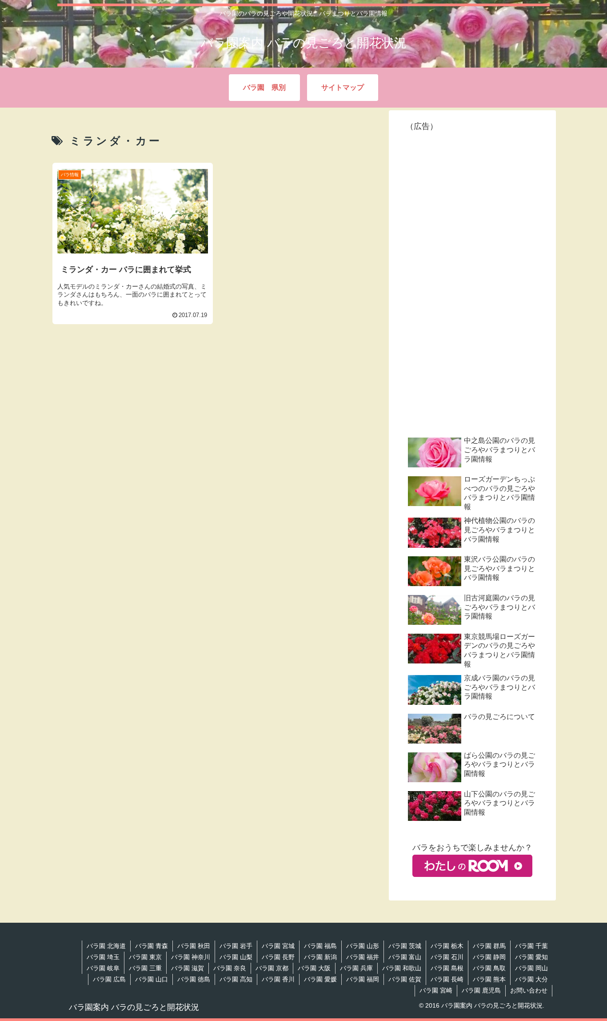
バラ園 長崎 (447, 979)
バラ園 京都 (272, 968)
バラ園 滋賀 (187, 968)
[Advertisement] (215, 390)
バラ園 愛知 (531, 957)
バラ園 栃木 (447, 945)
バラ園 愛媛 (320, 979)
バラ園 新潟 (320, 957)
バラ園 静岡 (489, 957)
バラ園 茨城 (404, 945)
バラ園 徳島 (193, 979)
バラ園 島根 (447, 968)
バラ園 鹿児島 (481, 990)
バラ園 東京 (145, 957)
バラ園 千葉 (531, 945)
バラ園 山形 (362, 945)
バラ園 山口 (151, 979)
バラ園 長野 (278, 957)
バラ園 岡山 (531, 968)
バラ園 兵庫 (356, 968)
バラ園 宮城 (278, 945)
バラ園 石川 (447, 957)
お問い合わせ (528, 990)
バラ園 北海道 (106, 945)
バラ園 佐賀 (404, 979)
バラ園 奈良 (229, 968)
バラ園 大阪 (314, 968)
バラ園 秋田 (193, 945)
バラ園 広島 (109, 979)
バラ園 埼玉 (103, 957)
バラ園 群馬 (489, 945)
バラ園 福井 (362, 957)
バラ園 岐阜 (103, 968)
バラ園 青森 (151, 945)
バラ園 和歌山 (401, 968)
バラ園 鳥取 (489, 968)
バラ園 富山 (404, 957)
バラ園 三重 (145, 968)
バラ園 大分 (531, 979)
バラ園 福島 (320, 945)
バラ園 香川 (278, 979)
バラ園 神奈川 (190, 957)
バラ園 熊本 (489, 979)
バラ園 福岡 (362, 979)
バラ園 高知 (236, 979)
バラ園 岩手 (236, 945)
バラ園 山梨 (236, 957)
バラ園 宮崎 (435, 990)
